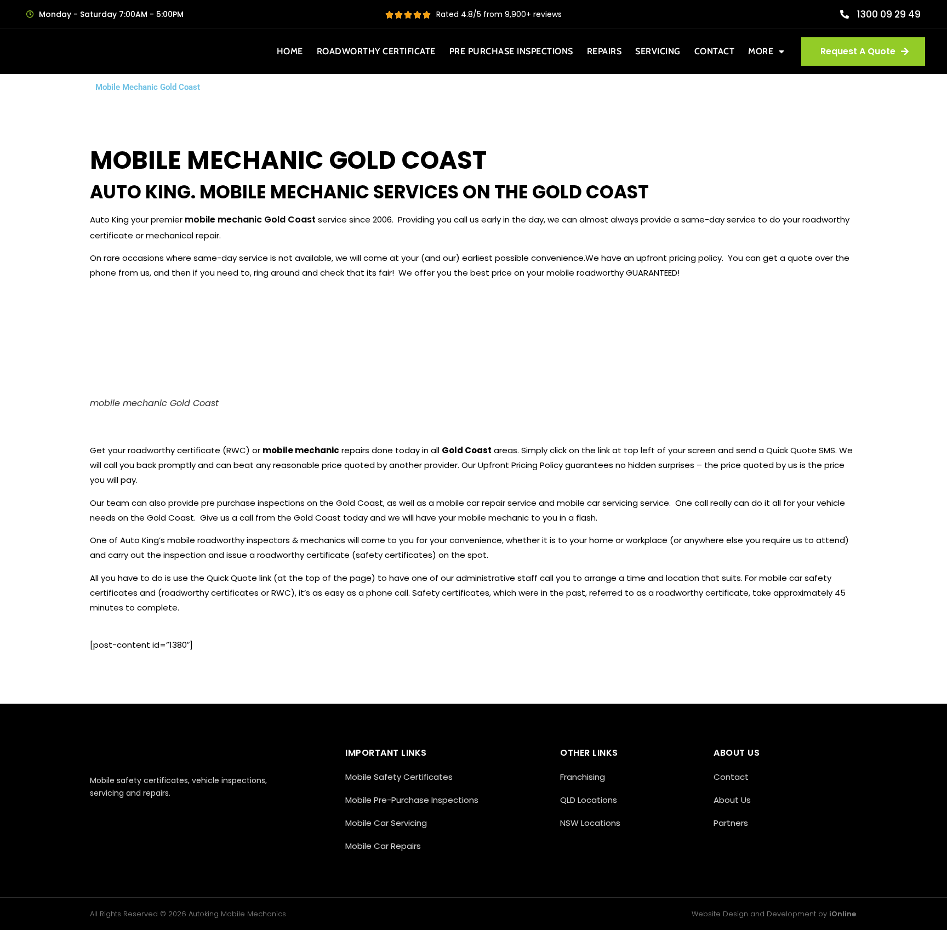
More (760, 51)
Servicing (658, 51)
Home (290, 51)
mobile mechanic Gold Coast (250, 219)
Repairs (604, 51)
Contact (714, 51)
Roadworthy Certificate (376, 51)
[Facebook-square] (97, 817)
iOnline (842, 914)
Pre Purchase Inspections (511, 51)
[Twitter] (121, 817)
